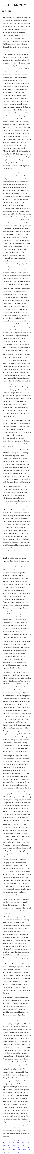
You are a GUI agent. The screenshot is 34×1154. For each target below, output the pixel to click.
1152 (4, 1145)
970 (9, 1145)
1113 (24, 1147)
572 (14, 1147)
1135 (19, 1149)
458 (23, 1142)
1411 (28, 1142)
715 (9, 1149)
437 (9, 1142)
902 (18, 1142)
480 (29, 1145)
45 (28, 1147)
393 (4, 1142)
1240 (19, 1145)
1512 (4, 1140)
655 (19, 1147)
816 (30, 1149)
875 (4, 1149)
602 (14, 1140)
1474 (18, 1152)
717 (4, 1152)
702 (4, 1147)
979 (24, 1145)
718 (14, 1142)
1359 (24, 1149)
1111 (14, 1149)
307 (9, 1152)
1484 (29, 1140)
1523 (9, 1147)
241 (14, 1152)
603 (14, 1145)
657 (19, 1140)
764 (9, 1140)
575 (24, 1140)
